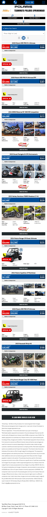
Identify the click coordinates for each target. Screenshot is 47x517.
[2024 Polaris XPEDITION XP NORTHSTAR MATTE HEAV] (23, 290)
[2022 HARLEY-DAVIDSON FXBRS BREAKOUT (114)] (23, 213)
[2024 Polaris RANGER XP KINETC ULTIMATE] (23, 255)
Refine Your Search (10, 28)
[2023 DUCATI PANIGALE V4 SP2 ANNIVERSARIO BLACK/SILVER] (23, 171)
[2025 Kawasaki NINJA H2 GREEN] (23, 360)
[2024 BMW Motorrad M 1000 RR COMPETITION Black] (23, 129)
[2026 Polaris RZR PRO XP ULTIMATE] (23, 326)
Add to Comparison (10, 50)
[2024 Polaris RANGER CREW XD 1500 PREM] (23, 396)
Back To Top (23, 495)
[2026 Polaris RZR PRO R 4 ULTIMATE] (23, 60)
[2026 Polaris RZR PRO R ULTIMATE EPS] (23, 94)
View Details (23, 73)
